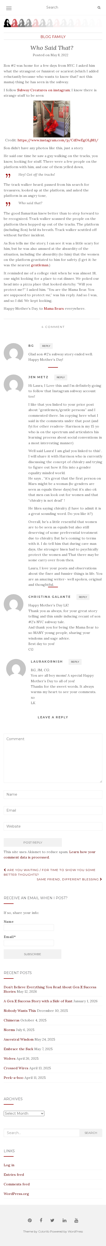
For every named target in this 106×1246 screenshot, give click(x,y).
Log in (9, 1165)
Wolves (10, 1058)
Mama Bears (54, 308)
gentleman (39, 265)
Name (9, 921)
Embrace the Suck (18, 1049)
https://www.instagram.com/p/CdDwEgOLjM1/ (58, 140)
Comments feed (17, 1184)
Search (91, 1133)
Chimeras (11, 1020)
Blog (45, 37)
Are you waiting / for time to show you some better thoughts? (50, 872)
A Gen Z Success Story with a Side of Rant (38, 1001)
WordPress (75, 1231)
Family (59, 37)
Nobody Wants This (20, 1010)
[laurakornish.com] (53, 23)
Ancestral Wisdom (19, 1039)
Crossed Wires (16, 1068)
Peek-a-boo (13, 1077)
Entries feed (14, 1174)
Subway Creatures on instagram (43, 90)
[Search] (99, 7)
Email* (10, 937)
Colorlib (43, 1231)
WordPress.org (16, 1194)
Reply (46, 346)
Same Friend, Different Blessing (68, 879)
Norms (9, 1030)
